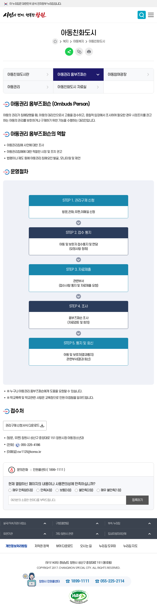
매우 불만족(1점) (111, 490)
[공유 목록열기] (69, 52)
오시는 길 (86, 546)
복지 (65, 41)
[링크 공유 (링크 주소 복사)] (79, 52)
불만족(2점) (86, 490)
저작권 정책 (42, 546)
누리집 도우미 (107, 546)
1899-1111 (80, 581)
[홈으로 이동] (25, 15)
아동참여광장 (117, 75)
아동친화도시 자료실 (71, 87)
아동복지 (78, 41)
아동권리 (13, 87)
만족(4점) (46, 490)
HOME (55, 41)
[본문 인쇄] (89, 52)
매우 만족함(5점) (22, 490)
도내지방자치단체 (117, 533)
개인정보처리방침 (16, 546)
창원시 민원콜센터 (49, 581)
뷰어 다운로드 (64, 546)
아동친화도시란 (18, 75)
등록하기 (137, 500)
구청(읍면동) (62, 523)
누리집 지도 (130, 546)
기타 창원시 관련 (64, 533)
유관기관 (7, 533)
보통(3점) (65, 490)
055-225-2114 (112, 581)
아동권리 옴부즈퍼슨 (71, 75)
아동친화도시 (97, 41)
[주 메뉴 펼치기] (151, 15)
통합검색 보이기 (142, 15)
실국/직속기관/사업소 (14, 523)
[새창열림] (78, 597)
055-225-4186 (30, 445)
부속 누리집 (114, 523)
